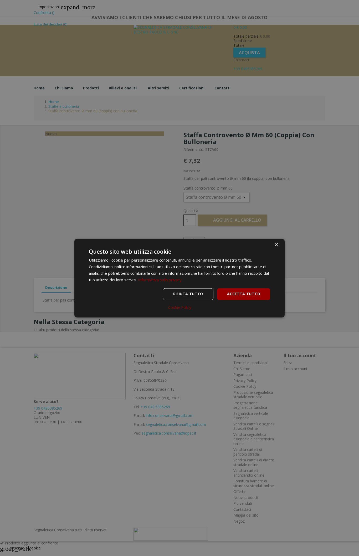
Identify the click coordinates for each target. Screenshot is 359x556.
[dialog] (179, 278)
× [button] (276, 245)
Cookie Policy (179, 307)
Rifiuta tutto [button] (188, 293)
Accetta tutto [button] (243, 293)
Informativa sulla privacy (160, 279)
